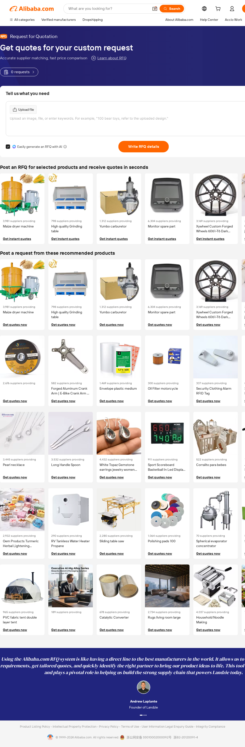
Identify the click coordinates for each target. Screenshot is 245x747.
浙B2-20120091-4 (185, 737)
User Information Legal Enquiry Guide (167, 726)
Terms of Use (130, 726)
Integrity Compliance (210, 726)
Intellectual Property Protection (75, 726)
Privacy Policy (109, 726)
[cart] (219, 9)
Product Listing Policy (35, 726)
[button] (155, 8)
